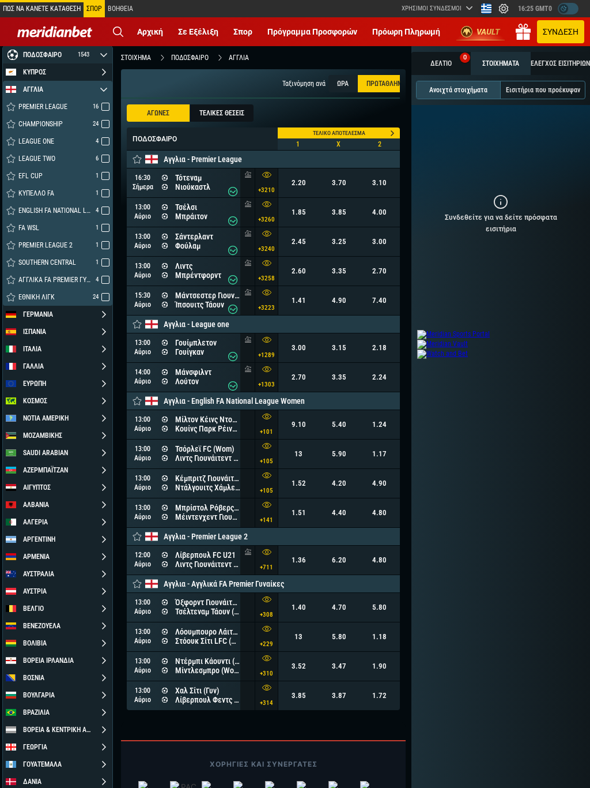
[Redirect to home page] (54, 31)
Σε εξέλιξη (198, 31)
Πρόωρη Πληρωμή (406, 31)
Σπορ (242, 31)
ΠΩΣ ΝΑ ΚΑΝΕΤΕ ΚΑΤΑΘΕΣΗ (42, 9)
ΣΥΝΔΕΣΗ (560, 31)
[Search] (118, 31)
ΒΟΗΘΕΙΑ (120, 9)
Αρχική (150, 31)
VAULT (488, 31)
